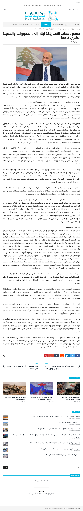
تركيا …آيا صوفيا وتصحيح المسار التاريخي (69, 422)
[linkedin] (67, 355)
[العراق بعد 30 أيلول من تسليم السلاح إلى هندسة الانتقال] (14, 388)
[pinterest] (46, 355)
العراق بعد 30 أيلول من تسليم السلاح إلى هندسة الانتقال (15, 398)
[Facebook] (78, 9)
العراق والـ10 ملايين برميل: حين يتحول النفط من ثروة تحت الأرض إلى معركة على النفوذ (56, 416)
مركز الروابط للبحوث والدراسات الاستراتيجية (57, 508)
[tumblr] (56, 355)
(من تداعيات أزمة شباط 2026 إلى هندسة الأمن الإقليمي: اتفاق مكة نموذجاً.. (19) (57, 428)
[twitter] (72, 355)
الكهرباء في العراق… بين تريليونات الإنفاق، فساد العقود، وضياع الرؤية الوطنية (59, 449)
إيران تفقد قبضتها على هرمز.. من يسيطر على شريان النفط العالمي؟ (40, 5)
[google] (51, 355)
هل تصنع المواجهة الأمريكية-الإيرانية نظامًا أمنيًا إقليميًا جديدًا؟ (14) (61, 455)
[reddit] (62, 355)
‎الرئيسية (78, 28)
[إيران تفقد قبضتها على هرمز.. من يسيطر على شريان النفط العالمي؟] (41, 388)
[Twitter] (74, 9)
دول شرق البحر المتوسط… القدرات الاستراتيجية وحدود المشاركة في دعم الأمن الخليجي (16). (54, 443)
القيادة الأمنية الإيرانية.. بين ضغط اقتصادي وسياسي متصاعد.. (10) (70, 398)
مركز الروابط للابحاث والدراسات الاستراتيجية (41, 493)
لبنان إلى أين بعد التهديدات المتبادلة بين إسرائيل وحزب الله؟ (59, 366)
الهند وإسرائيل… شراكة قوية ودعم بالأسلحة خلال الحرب (22, 366)
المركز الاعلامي (71, 28)
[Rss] (70, 9)
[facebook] (77, 355)
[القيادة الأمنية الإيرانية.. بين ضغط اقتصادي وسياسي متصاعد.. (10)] (68, 388)
